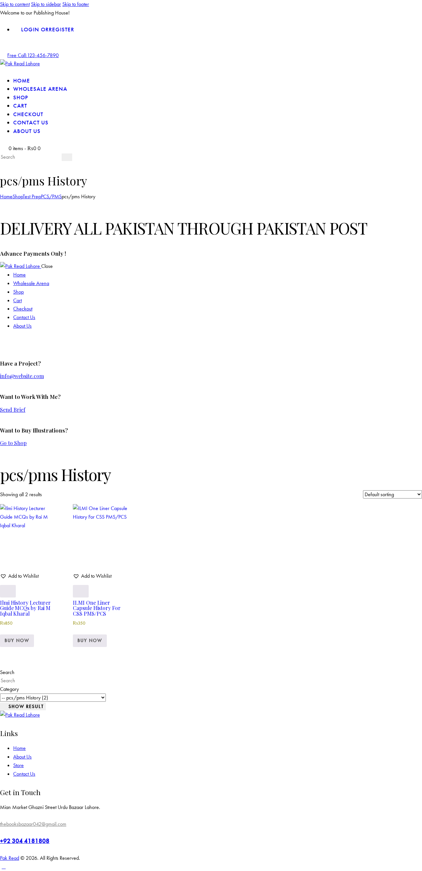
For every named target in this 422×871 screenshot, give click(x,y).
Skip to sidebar (46, 4)
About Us (22, 756)
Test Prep (32, 196)
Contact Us (24, 773)
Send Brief (12, 409)
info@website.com (22, 375)
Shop (18, 196)
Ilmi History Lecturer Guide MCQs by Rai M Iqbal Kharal (25, 608)
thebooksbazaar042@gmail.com (33, 824)
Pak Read (9, 858)
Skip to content (15, 4)
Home (6, 196)
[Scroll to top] (3, 866)
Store (18, 765)
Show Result (26, 706)
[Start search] (67, 157)
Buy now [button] (17, 640)
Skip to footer (75, 4)
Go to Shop (13, 442)
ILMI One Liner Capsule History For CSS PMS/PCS (96, 608)
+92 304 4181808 (24, 841)
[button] (19, 576)
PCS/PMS (51, 196)
